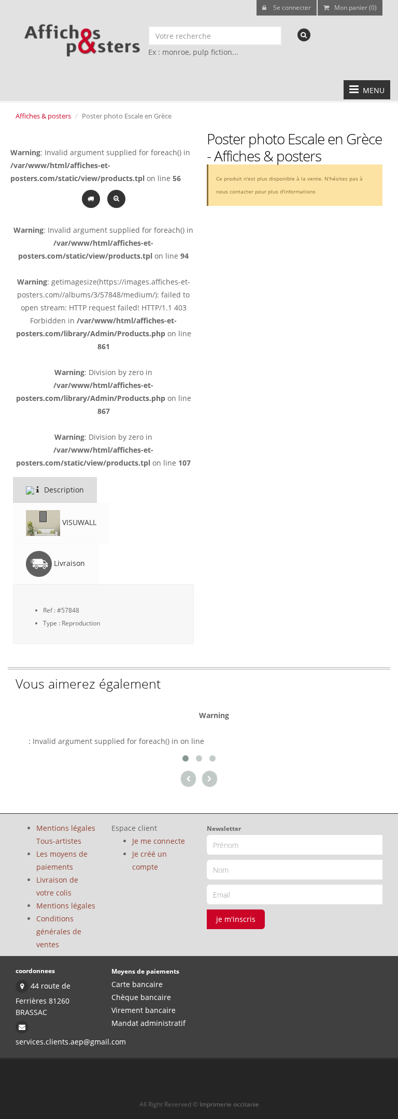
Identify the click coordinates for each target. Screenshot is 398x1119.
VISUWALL (78, 522)
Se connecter (291, 7)
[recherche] (303, 35)
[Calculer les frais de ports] (92, 198)
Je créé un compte (149, 860)
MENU (372, 90)
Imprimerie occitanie (229, 1104)
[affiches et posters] (81, 36)
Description (63, 490)
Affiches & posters (43, 116)
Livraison (68, 563)
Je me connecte (158, 841)
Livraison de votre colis (57, 886)
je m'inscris (235, 919)
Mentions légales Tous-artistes (65, 834)
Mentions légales (65, 906)
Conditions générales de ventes (58, 931)
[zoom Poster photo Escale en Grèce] (116, 198)
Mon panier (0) (355, 7)
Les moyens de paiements (62, 860)
